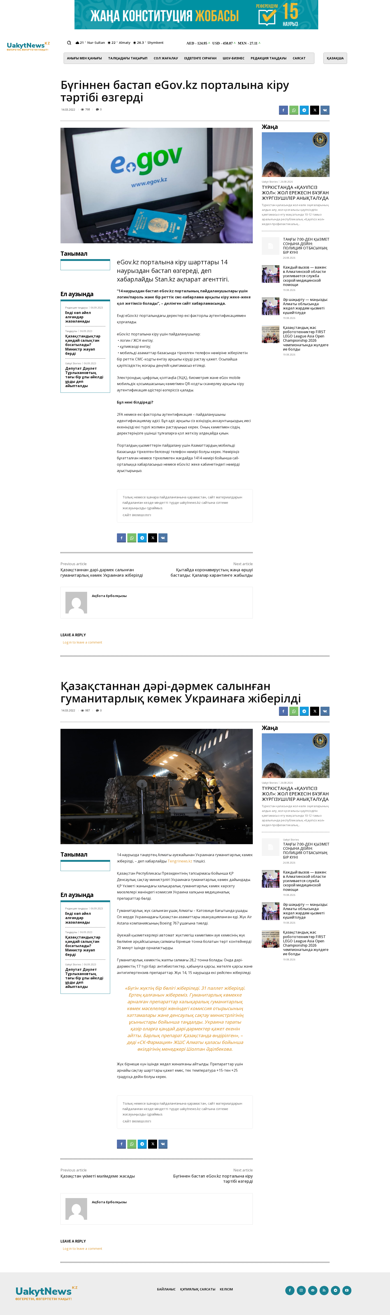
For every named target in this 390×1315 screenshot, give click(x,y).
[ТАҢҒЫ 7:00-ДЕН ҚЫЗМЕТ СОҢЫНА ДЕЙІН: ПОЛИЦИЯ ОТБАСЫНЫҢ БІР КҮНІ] (270, 246)
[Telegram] (304, 110)
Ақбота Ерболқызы (109, 595)
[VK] (325, 110)
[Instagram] (301, 1290)
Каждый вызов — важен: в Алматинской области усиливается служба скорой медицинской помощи (305, 276)
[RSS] (324, 1290)
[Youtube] (347, 1290)
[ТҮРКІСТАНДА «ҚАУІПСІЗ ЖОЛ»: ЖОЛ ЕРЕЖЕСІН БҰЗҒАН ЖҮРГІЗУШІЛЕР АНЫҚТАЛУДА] (296, 154)
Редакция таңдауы (76, 307)
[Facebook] (283, 110)
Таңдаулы (71, 331)
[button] (69, 42)
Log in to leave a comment (82, 642)
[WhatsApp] (293, 110)
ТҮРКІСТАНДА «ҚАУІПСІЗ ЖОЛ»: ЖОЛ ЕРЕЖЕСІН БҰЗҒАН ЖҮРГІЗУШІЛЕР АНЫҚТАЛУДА (295, 192)
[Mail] (312, 1290)
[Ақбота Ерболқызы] (76, 602)
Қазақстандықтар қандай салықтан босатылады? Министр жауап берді (82, 345)
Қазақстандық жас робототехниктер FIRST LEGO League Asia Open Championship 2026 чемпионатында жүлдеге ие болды (305, 338)
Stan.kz (165, 279)
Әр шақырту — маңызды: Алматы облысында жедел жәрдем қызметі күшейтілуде (305, 306)
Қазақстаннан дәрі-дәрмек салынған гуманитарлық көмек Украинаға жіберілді (101, 572)
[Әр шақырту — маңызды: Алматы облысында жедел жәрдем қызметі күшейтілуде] (270, 306)
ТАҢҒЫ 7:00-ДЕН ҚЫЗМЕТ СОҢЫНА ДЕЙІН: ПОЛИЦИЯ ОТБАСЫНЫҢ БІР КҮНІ (306, 246)
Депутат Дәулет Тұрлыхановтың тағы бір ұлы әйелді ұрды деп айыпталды (84, 377)
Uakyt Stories (73, 363)
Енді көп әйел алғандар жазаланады (78, 317)
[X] (314, 110)
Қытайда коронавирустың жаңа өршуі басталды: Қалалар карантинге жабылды (212, 572)
